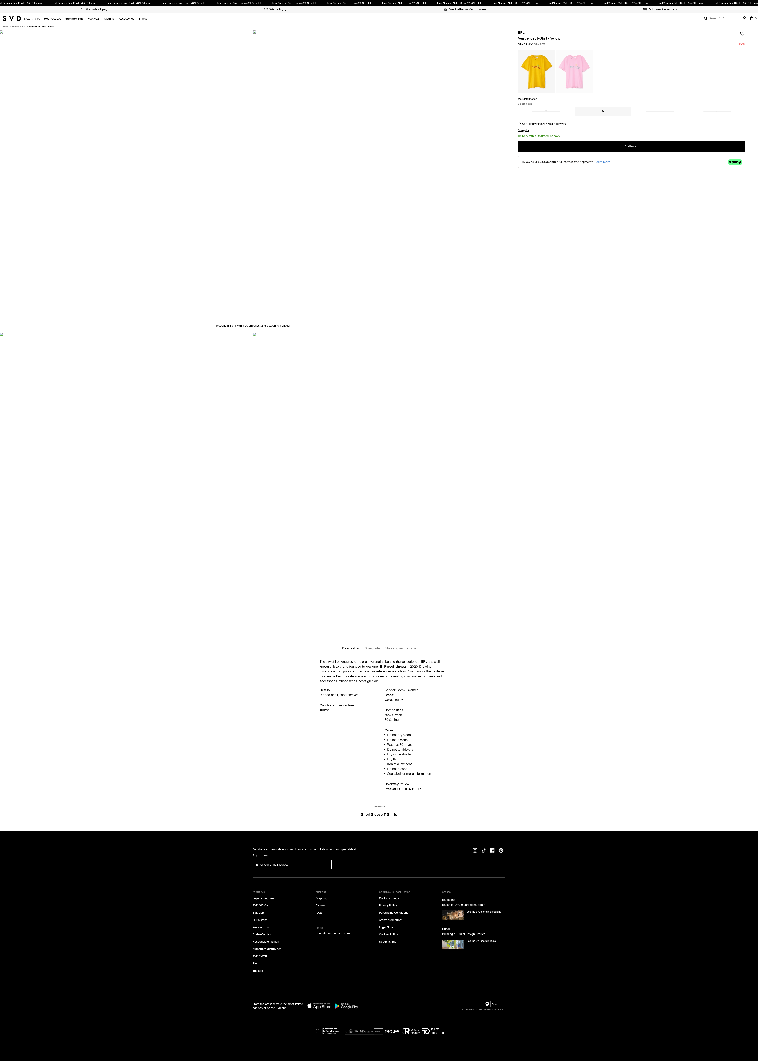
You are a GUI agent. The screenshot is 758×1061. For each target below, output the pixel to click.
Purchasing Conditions (393, 912)
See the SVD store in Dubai (481, 941)
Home (5, 27)
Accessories (126, 18)
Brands (143, 18)
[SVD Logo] (12, 18)
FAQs (319, 912)
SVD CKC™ (260, 956)
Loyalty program (263, 898)
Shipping (322, 898)
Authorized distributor (267, 949)
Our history (260, 920)
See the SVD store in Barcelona (484, 911)
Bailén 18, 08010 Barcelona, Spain (463, 905)
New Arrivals (32, 18)
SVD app (258, 912)
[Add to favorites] (742, 33)
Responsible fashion (266, 941)
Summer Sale (74, 18)
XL (717, 111)
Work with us (261, 927)
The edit (258, 971)
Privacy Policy (388, 905)
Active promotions (390, 920)
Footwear (94, 18)
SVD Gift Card (262, 905)
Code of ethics (262, 934)
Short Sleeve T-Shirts (379, 815)
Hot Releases (52, 18)
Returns (321, 905)
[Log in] (744, 18)
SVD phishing (387, 941)
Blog (256, 963)
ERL (24, 27)
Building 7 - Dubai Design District (463, 934)
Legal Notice (387, 927)
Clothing (109, 18)
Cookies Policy (388, 934)
